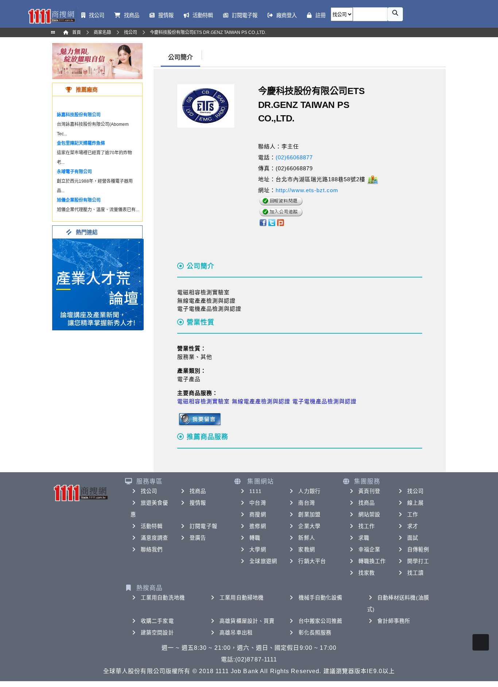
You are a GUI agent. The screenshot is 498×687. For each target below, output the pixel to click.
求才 (412, 526)
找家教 (366, 573)
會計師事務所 (394, 621)
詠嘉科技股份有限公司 (79, 114)
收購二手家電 (157, 621)
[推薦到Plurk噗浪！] (280, 222)
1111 (255, 491)
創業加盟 (309, 514)
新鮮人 (306, 538)
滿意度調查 (154, 538)
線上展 (415, 503)
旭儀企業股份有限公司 (79, 200)
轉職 (254, 538)
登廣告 (198, 538)
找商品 (198, 491)
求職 (363, 538)
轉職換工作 (372, 561)
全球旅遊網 (263, 561)
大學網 (257, 549)
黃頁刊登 (369, 491)
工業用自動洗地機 (163, 598)
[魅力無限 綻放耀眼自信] (97, 61)
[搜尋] (395, 14)
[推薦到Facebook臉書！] (262, 222)
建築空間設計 (157, 633)
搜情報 (198, 503)
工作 (412, 514)
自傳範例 (418, 549)
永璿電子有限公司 (74, 171)
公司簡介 (180, 57)
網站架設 (369, 514)
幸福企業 (369, 549)
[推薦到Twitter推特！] (271, 222)
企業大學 (309, 526)
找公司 (149, 491)
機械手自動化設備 (321, 598)
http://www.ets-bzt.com (307, 190)
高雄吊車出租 (236, 633)
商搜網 (257, 514)
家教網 (306, 549)
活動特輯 (152, 526)
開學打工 (418, 561)
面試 (412, 538)
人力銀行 (309, 491)
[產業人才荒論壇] (98, 284)
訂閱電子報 (203, 526)
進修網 (257, 526)
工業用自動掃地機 (241, 598)
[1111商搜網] (51, 15)
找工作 (366, 526)
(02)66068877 (294, 157)
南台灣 (306, 503)
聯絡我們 (152, 549)
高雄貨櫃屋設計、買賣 (247, 621)
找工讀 (415, 573)
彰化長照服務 (315, 633)
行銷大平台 (312, 561)
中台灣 (257, 503)
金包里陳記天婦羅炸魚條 (81, 143)
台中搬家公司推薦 (321, 621)
